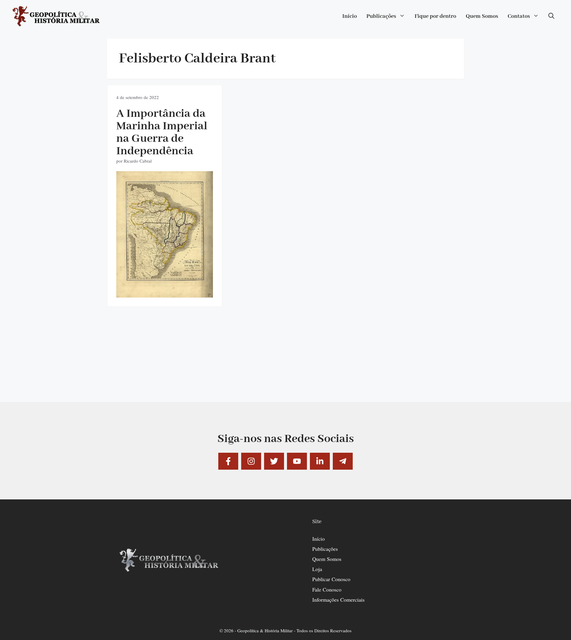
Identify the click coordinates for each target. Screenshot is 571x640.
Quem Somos (482, 16)
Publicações (381, 16)
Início (349, 16)
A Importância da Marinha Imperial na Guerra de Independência (162, 132)
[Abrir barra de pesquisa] (551, 16)
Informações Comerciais (338, 599)
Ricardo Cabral (138, 161)
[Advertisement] (285, 360)
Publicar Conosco (331, 579)
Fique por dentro (435, 16)
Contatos (519, 16)
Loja (317, 569)
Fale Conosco (326, 589)
